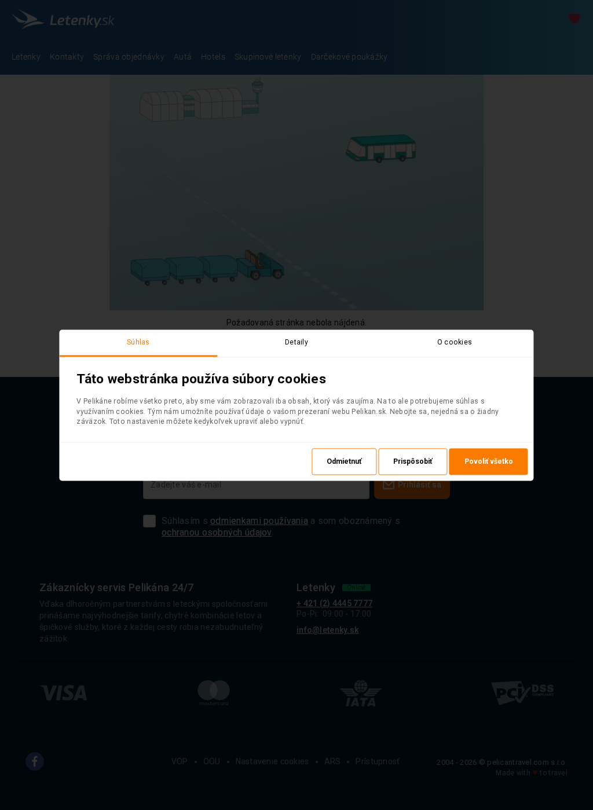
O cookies (455, 342)
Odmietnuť (344, 461)
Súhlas (138, 342)
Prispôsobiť (412, 461)
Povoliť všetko (488, 461)
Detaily (296, 342)
